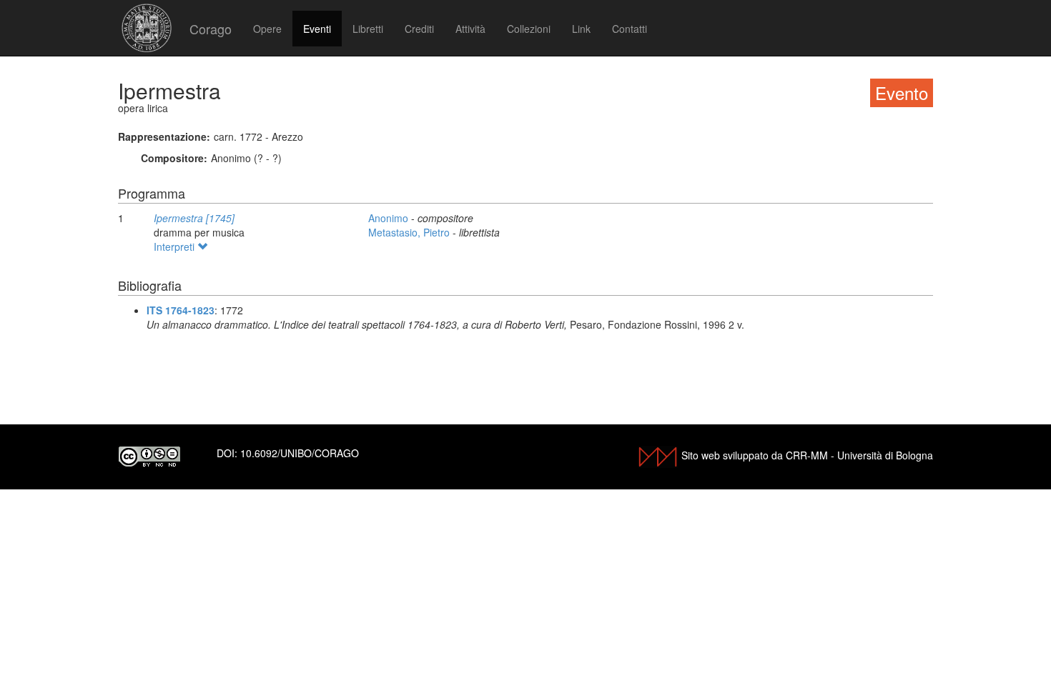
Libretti (367, 28)
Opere (267, 28)
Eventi (317, 28)
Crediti (419, 28)
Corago (210, 28)
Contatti (629, 28)
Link (581, 28)
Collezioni (529, 28)
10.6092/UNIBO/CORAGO (299, 453)
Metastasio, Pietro (410, 232)
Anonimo (389, 218)
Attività (470, 28)
